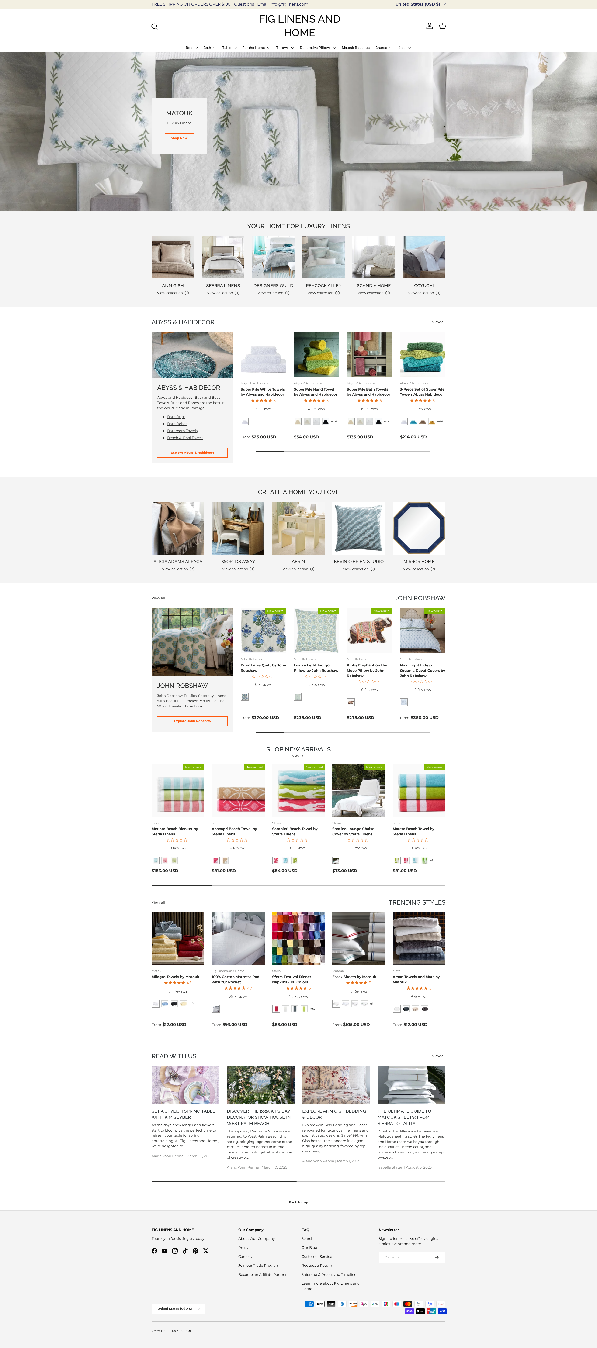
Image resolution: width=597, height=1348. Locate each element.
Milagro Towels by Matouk (175, 976)
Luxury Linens (179, 123)
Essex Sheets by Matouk (354, 976)
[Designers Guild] (273, 257)
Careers (245, 1256)
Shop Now (179, 138)
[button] (442, 26)
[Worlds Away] (238, 528)
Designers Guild (273, 285)
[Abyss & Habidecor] (192, 355)
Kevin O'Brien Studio (359, 561)
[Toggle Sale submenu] (409, 48)
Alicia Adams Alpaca (177, 561)
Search (307, 1238)
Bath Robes (177, 424)
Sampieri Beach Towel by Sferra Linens (295, 831)
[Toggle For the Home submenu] (268, 48)
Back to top (298, 1202)
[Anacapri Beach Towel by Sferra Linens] (238, 790)
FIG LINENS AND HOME (176, 1331)
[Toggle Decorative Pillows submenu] (334, 48)
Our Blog (309, 1247)
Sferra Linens (223, 285)
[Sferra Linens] (223, 257)
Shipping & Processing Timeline (329, 1274)
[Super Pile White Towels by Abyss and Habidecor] (263, 354)
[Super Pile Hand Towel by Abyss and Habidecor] (317, 354)
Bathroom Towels (182, 431)
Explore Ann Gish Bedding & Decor (334, 1114)
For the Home (254, 47)
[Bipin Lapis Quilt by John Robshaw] (263, 631)
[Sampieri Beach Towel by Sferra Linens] (298, 790)
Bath (207, 47)
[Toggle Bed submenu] (196, 48)
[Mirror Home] (419, 528)
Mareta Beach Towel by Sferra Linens (413, 831)
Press (243, 1247)
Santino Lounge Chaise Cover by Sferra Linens (353, 831)
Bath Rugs (176, 417)
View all (438, 322)
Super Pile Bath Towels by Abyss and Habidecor (368, 392)
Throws (282, 47)
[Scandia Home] (373, 257)
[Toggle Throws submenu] (292, 48)
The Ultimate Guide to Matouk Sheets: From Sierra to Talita (404, 1117)
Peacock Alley (323, 285)
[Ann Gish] (173, 257)
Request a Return (317, 1265)
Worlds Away (238, 561)
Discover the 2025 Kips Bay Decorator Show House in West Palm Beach (259, 1117)
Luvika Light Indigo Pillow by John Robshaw (316, 668)
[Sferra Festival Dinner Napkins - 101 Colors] (298, 938)
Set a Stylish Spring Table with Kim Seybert (183, 1114)
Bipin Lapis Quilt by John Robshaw (263, 668)
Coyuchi (424, 285)
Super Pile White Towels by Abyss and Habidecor (263, 392)
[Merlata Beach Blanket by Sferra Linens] (178, 790)
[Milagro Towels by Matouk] (178, 938)
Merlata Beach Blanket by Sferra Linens (175, 831)
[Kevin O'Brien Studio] (358, 528)
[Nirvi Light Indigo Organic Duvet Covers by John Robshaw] (423, 631)
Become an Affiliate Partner (262, 1274)
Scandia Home (374, 285)
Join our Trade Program (258, 1265)
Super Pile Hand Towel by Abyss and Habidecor (315, 392)
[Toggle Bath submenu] (215, 48)
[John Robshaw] (192, 642)
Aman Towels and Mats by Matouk (416, 979)
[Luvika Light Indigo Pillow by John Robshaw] (317, 631)
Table (226, 47)
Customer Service (317, 1256)
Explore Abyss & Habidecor (192, 452)
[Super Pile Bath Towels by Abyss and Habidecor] (369, 354)
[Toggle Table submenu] (235, 48)
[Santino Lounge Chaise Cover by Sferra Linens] (358, 790)
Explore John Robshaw (192, 721)
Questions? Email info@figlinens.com (271, 4)
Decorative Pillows (315, 47)
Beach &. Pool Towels (185, 438)
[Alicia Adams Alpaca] (178, 528)
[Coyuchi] (424, 257)
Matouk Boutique (356, 47)
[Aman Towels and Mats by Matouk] (419, 938)
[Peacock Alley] (323, 257)
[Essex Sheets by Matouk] (358, 938)
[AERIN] (298, 528)
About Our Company (256, 1238)
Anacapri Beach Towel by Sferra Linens (234, 831)
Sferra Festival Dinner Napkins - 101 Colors (291, 979)
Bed (189, 47)
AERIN (298, 561)
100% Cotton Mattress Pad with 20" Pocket (235, 979)
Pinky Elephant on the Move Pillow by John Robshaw (367, 670)
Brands (381, 47)
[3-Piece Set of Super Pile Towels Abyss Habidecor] (423, 354)
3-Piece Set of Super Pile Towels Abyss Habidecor (422, 392)
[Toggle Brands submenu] (391, 48)
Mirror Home (419, 561)
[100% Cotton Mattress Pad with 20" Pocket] (238, 938)
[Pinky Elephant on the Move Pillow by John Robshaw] (369, 631)
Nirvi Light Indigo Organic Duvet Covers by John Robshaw (422, 670)
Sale (402, 47)
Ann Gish (173, 285)
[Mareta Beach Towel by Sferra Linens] (419, 790)
